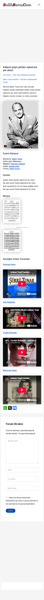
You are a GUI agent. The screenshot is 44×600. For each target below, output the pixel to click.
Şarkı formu (15, 169)
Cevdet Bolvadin (10, 333)
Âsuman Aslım (9, 264)
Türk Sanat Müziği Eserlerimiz (24, 75)
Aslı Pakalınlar (9, 302)
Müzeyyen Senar (10, 370)
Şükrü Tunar (17, 159)
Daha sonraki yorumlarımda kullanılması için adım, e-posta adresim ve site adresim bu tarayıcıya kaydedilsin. (22, 501)
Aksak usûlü (14, 166)
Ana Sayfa (7, 75)
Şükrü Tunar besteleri (11, 79)
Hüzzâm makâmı (18, 164)
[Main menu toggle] (39, 4)
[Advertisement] (22, 40)
